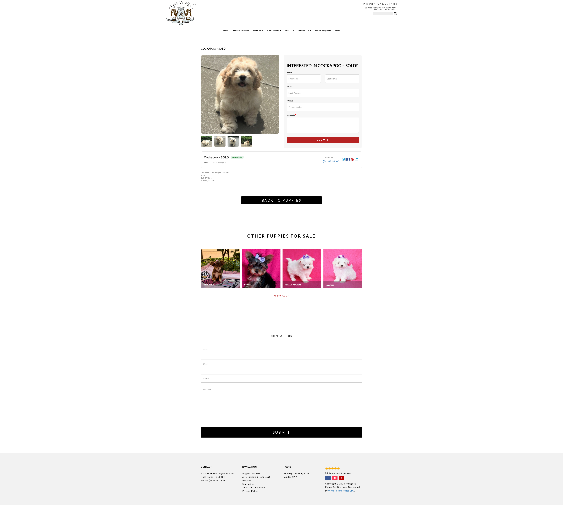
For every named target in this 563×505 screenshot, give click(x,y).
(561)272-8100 (386, 4)
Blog (337, 30)
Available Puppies (241, 30)
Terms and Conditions (254, 487)
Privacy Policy (250, 491)
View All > (281, 295)
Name (289, 72)
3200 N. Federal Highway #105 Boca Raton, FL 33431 (381, 9)
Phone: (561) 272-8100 (213, 480)
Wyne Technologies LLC (341, 490)
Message (291, 115)
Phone (290, 100)
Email (290, 86)
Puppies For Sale (251, 473)
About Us (289, 30)
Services (257, 30)
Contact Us (303, 30)
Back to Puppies (281, 200)
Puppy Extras (273, 30)
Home (226, 30)
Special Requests (323, 30)
